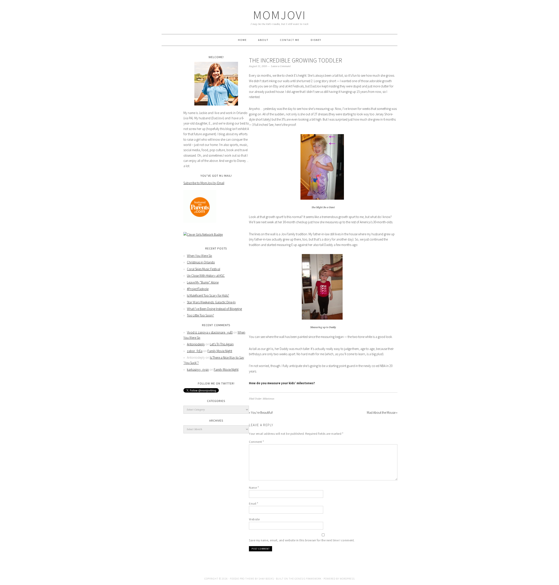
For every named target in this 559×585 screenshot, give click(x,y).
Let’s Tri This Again (222, 344)
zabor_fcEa (194, 351)
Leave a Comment (281, 66)
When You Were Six (199, 256)
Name (254, 488)
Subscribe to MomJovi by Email (203, 183)
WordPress (347, 578)
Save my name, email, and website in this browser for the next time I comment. (302, 540)
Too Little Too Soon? (200, 315)
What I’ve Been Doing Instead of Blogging (214, 309)
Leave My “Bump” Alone (203, 282)
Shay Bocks (266, 578)
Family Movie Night (219, 351)
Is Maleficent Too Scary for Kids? (208, 295)
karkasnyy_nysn (198, 369)
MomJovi (279, 14)
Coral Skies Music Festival (203, 269)
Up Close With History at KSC (206, 275)
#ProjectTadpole (198, 289)
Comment (256, 442)
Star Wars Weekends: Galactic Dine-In (211, 302)
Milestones (268, 398)
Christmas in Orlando (201, 262)
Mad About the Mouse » (382, 412)
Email (253, 503)
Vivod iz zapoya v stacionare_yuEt (210, 332)
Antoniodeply (196, 344)
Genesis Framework (308, 578)
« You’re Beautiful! (261, 412)
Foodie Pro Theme (242, 578)
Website (254, 519)
